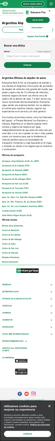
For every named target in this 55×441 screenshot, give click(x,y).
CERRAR (27, 434)
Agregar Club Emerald (36, 36)
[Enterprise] (4, 4)
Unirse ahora (37, 27)
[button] (51, 4)
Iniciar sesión (37, 20)
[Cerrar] (49, 406)
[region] (27, 420)
